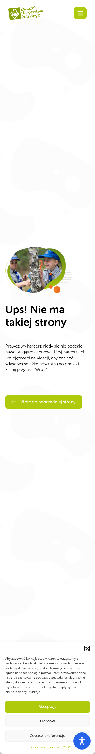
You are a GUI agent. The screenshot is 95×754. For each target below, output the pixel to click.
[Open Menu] (80, 13)
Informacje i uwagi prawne (40, 747)
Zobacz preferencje (47, 735)
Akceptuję (47, 706)
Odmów (47, 721)
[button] (87, 648)
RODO (67, 747)
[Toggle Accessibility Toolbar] (82, 741)
